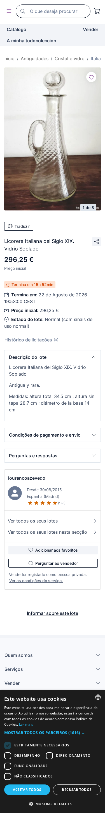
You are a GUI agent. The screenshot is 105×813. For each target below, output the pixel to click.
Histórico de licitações (28, 340)
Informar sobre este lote (52, 613)
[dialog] (52, 751)
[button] (52, 357)
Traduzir (22, 226)
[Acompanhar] (91, 77)
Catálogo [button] (16, 29)
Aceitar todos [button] (27, 789)
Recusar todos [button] (77, 789)
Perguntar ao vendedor (56, 563)
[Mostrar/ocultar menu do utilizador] (8, 11)
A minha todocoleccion (31, 40)
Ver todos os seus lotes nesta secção (47, 532)
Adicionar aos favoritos (56, 550)
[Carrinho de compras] (97, 11)
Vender (90, 29)
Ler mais (26, 724)
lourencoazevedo (26, 478)
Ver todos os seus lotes (33, 521)
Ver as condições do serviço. (36, 580)
